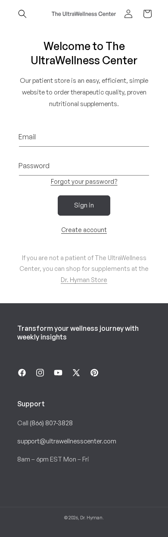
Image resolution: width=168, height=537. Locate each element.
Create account (84, 229)
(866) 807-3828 (51, 423)
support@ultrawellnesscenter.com (66, 441)
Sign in (84, 205)
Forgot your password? (84, 181)
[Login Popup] (128, 14)
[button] (22, 13)
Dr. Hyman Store (84, 279)
